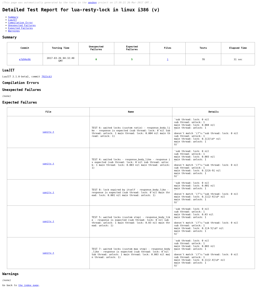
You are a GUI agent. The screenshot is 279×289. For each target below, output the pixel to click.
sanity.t (48, 132)
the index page (28, 285)
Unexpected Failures (22, 25)
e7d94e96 (25, 59)
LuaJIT (12, 19)
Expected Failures (20, 28)
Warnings (14, 31)
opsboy (92, 2)
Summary (13, 17)
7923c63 (47, 76)
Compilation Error (20, 22)
